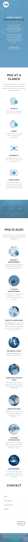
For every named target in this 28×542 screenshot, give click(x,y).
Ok (10, 539)
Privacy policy (16, 539)
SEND (21, 523)
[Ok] (26, 537)
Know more (14, 47)
